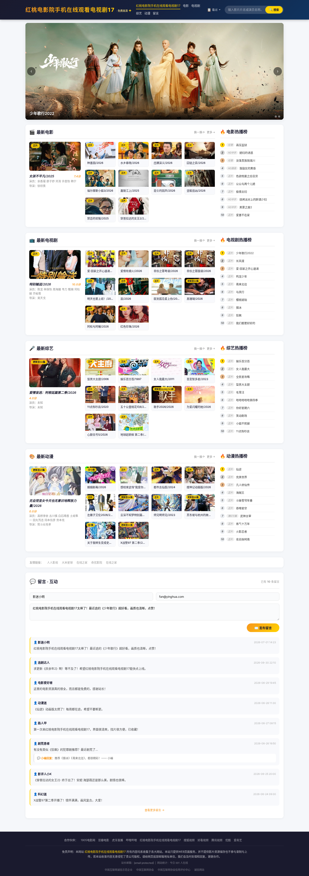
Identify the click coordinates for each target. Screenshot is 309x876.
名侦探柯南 (243, 539)
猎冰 (239, 307)
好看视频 (203, 840)
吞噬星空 (241, 508)
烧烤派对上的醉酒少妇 (253, 199)
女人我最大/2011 (164, 379)
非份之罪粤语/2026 (166, 271)
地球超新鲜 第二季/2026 (135, 434)
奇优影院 (96, 562)
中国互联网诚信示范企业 (118, 869)
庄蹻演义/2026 (163, 162)
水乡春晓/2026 (129, 162)
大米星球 (67, 562)
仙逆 (239, 469)
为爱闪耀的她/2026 (199, 406)
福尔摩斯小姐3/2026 (100, 190)
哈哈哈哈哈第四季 (247, 400)
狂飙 (239, 315)
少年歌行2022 (245, 253)
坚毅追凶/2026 (196, 190)
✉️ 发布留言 (263, 628)
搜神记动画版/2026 (199, 487)
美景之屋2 (245, 207)
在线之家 (82, 562)
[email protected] (144, 862)
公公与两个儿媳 (245, 184)
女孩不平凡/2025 (41, 176)
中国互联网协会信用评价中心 (174, 869)
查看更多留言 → (154, 810)
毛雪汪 (240, 392)
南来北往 (241, 284)
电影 (186, 5)
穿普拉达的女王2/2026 (134, 218)
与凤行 (240, 292)
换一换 (199, 132)
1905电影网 (88, 840)
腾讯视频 (216, 840)
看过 (212, 10)
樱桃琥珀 (241, 299)
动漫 (147, 13)
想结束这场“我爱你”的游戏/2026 (140, 487)
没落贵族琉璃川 (245, 160)
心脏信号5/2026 (97, 434)
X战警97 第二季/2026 (134, 542)
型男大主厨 (243, 384)
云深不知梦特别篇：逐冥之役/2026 (142, 515)
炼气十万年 (243, 523)
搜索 (274, 9)
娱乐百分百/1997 (130, 379)
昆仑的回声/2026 (164, 190)
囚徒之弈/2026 (196, 162)
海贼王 (240, 492)
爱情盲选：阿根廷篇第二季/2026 (52, 393)
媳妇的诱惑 (246, 152)
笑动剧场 (241, 415)
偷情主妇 (241, 191)
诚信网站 (199, 869)
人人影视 (52, 562)
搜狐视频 (189, 840)
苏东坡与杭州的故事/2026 (203, 515)
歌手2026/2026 (164, 406)
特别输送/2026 (40, 284)
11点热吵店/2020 (97, 406)
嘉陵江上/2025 (129, 190)
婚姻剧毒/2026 (96, 487)
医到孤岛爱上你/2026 (167, 298)
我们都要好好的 (245, 323)
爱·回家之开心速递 (247, 268)
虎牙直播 (117, 840)
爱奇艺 (238, 840)
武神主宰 (245, 516)
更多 (211, 132)
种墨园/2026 (95, 162)
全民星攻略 (243, 376)
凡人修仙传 (243, 484)
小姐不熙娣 (243, 423)
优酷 (228, 840)
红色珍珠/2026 (129, 326)
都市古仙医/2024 (164, 487)
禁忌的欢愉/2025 (98, 218)
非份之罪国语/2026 (199, 271)
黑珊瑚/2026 (195, 298)
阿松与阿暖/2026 (98, 326)
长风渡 (240, 260)
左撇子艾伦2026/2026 (101, 515)
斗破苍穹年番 (244, 500)
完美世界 (241, 477)
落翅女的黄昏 (247, 168)
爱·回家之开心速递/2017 (102, 271)
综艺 (139, 13)
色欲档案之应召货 (247, 176)
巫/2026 (125, 298)
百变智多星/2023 (197, 379)
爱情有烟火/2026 (131, 271)
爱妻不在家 (243, 215)
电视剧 (195, 5)
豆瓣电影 (103, 840)
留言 (156, 13)
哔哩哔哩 (131, 840)
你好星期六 (243, 408)
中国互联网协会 (145, 869)
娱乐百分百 (243, 361)
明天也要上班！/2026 (100, 298)
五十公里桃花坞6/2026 (134, 406)
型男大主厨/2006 (98, 379)
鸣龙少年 (241, 276)
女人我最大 (243, 369)
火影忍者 (241, 531)
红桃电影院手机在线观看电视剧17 (76, 10)
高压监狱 (241, 145)
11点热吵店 (243, 431)
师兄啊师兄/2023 (164, 515)
